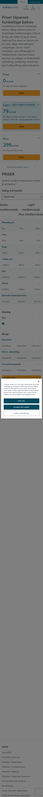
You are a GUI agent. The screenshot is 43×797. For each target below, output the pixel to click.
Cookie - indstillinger (21, 413)
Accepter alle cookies (21, 407)
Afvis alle (21, 401)
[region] (21, 398)
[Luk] (38, 381)
